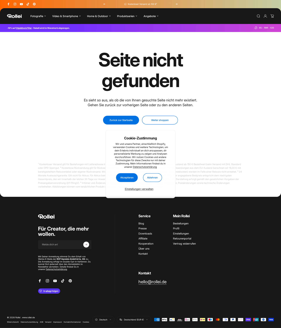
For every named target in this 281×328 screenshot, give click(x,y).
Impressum (57, 322)
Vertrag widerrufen (184, 243)
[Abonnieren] (86, 244)
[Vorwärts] (176, 4)
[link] (152, 282)
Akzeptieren (127, 177)
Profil (176, 228)
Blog (141, 223)
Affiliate (142, 238)
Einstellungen (181, 233)
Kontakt (143, 253)
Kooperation (145, 243)
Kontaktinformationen (72, 322)
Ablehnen (152, 177)
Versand (48, 322)
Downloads (145, 233)
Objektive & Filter (24, 28)
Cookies (86, 322)
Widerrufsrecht (13, 322)
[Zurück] (104, 4)
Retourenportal (182, 238)
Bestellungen (181, 223)
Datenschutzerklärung (145, 166)
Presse (142, 228)
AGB (41, 322)
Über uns (143, 248)
